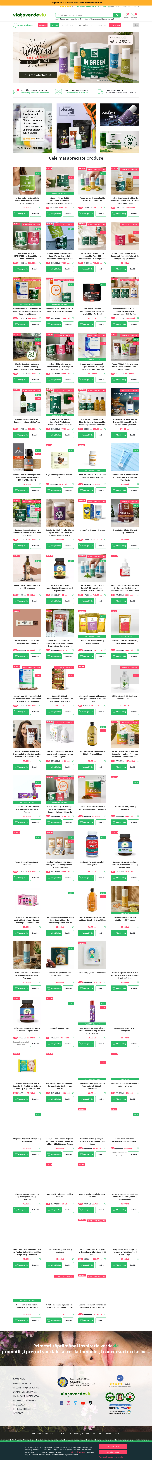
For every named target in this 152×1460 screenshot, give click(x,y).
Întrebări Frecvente (24, 1408)
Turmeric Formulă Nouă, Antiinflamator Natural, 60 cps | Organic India (60, 588)
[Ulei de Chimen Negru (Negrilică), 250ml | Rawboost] (27, 568)
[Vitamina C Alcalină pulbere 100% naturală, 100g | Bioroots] (92, 457)
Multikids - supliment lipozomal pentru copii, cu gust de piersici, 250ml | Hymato (60, 754)
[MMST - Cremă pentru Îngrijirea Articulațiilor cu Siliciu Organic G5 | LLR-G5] (92, 1232)
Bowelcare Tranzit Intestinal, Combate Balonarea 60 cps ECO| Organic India (125, 864)
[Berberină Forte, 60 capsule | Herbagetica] (92, 845)
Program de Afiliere (24, 1400)
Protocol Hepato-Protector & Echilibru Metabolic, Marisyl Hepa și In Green (27, 532)
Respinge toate (113, 1452)
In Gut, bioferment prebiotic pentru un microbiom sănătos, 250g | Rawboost (27, 200)
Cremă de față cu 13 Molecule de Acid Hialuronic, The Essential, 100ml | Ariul (125, 477)
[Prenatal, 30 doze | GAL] (60, 1011)
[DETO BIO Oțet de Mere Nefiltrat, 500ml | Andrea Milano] (92, 734)
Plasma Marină (107, 19)
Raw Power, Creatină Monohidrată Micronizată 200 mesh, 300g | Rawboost (92, 311)
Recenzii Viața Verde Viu (26, 1387)
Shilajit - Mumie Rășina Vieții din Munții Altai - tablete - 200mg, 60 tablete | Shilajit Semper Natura (59, 1141)
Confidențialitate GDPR (82, 1433)
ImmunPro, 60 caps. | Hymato (92, 530)
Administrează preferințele (111, 1457)
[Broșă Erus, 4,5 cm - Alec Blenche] (92, 955)
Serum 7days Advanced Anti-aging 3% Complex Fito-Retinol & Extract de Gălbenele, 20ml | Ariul (125, 588)
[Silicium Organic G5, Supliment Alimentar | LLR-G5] (125, 679)
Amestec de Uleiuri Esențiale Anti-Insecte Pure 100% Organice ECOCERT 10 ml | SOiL (27, 477)
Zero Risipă (115, 25)
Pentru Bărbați (82, 25)
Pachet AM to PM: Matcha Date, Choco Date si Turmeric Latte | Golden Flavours (125, 366)
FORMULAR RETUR (22, 1383)
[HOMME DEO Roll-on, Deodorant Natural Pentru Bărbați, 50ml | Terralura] (27, 955)
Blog (136, 25)
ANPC (117, 1433)
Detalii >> (35, 214)
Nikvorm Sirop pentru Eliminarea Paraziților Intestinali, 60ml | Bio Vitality (92, 698)
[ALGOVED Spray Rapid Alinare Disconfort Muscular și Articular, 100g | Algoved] (92, 1011)
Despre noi (126, 6)
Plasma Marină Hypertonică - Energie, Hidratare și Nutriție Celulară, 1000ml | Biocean (125, 422)
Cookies (61, 1433)
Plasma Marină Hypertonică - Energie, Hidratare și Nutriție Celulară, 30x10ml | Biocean (92, 366)
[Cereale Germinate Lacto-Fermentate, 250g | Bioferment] (125, 1121)
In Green (81, 19)
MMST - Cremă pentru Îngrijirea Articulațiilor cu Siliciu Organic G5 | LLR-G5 (92, 1252)
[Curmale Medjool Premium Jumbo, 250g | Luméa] (60, 955)
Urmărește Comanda (24, 1391)
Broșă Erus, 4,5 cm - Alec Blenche (92, 973)
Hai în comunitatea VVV (26, 1396)
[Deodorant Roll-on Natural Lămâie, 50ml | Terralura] (125, 900)
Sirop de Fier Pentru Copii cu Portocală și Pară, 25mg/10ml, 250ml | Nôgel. (125, 1252)
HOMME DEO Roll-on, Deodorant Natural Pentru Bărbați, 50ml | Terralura (27, 975)
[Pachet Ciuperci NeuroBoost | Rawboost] (27, 845)
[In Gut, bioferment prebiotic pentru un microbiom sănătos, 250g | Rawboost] (27, 181)
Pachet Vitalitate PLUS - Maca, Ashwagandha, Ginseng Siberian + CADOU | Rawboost (60, 864)
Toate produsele (25, 25)
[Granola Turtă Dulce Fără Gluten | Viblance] (92, 1177)
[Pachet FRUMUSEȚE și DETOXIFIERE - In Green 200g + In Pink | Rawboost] (27, 236)
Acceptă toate (113, 1446)
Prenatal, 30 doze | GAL (59, 1028)
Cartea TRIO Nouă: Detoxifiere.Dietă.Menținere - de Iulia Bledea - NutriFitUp (60, 698)
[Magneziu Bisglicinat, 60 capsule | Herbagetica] (27, 1121)
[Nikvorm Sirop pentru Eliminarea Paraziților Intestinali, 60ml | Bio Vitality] (92, 679)
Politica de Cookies (77, 1452)
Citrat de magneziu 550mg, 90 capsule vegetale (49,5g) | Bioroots (27, 1196)
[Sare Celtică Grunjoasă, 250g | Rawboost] (60, 1232)
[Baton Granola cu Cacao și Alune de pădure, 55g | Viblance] (27, 623)
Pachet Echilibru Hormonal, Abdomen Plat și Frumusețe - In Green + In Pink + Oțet (60, 366)
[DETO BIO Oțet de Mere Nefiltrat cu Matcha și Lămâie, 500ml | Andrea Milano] (125, 1177)
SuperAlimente (91, 19)
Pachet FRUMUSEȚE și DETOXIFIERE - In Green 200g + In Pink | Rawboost (27, 256)
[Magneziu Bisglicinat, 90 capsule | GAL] (60, 457)
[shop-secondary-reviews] (32, 128)
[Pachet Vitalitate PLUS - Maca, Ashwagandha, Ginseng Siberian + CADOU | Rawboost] (60, 845)
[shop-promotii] (76, 128)
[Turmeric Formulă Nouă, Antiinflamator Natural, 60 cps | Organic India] (60, 568)
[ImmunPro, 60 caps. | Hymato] (92, 513)
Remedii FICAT (68, 25)
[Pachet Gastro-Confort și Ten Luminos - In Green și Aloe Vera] (27, 402)
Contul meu (114, 6)
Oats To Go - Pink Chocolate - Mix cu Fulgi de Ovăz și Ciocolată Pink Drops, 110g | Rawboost (27, 1252)
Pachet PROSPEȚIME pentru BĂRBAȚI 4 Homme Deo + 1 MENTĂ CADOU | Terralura (92, 588)
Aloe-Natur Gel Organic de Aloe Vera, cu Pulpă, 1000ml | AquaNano (92, 1086)
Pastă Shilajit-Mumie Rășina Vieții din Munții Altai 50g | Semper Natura (59, 1086)
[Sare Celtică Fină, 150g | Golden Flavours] (60, 1177)
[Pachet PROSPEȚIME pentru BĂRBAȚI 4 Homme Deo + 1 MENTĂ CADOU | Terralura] (92, 568)
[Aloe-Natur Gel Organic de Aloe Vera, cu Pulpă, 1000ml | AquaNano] (92, 1066)
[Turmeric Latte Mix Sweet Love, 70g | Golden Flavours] (125, 623)
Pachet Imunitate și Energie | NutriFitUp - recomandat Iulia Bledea (92, 1141)
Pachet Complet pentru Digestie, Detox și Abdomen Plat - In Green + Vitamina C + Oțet (125, 200)
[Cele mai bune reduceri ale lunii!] (119, 114)
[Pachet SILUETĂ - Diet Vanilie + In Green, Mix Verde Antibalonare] (60, 291)
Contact (136, 6)
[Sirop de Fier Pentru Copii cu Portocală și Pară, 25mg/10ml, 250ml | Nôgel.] (125, 1232)
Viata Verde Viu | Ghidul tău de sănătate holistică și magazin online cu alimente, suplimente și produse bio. (75, 1439)
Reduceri (42, 25)
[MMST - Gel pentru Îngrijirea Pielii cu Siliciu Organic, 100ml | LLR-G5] (60, 1287)
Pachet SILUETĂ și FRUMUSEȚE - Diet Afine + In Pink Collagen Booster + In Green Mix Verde (60, 809)
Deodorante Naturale (68, 19)
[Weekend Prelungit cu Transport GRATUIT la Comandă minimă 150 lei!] (76, 57)
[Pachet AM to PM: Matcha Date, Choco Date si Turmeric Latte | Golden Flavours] (125, 347)
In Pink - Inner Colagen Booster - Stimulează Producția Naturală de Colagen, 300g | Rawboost (125, 256)
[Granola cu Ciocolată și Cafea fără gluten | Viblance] (125, 1066)
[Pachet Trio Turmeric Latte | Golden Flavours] (92, 623)
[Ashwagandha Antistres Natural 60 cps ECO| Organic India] (27, 1011)
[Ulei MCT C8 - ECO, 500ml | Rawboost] (125, 789)
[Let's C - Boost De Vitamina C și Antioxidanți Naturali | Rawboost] (92, 789)
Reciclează (19, 1404)
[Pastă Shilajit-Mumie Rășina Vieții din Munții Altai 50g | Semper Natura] (60, 1066)
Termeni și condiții (42, 1433)
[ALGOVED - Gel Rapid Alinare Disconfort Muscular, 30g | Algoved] (27, 789)
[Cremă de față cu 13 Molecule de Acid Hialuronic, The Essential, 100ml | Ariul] (125, 457)
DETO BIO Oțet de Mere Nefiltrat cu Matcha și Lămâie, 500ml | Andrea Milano (125, 1196)
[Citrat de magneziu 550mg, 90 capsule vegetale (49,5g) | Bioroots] (27, 1177)
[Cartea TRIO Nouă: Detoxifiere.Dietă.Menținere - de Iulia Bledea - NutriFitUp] (60, 679)
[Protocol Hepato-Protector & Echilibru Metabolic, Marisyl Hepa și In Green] (27, 513)
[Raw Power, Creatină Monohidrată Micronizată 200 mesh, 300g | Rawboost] (92, 291)
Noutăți (55, 25)
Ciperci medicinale (98, 25)
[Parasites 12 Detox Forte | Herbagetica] (125, 1011)
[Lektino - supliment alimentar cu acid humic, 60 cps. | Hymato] (92, 1287)
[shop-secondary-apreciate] (119, 142)
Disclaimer (105, 1433)
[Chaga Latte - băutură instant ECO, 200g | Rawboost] (125, 513)
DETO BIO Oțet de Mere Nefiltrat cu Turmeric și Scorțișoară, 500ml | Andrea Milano (124, 975)
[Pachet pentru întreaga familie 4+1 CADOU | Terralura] (92, 181)
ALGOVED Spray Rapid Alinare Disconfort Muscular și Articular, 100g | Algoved (92, 1030)
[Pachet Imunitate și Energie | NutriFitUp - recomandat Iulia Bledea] (92, 1121)
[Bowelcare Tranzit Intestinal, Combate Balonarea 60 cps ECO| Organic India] (125, 845)
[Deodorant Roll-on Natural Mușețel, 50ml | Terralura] (27, 1287)
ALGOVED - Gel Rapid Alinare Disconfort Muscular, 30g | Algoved (27, 809)
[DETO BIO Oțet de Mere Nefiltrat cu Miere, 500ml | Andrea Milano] (92, 900)
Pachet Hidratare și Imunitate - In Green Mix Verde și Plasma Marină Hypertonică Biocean (27, 311)
